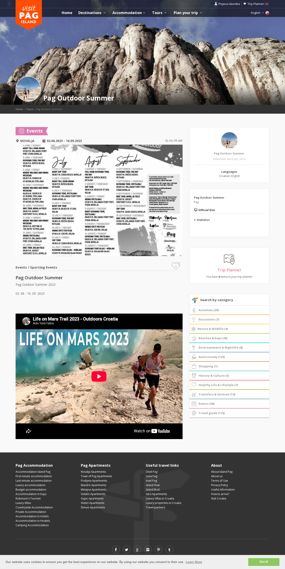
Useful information (223, 489)
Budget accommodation (31, 489)
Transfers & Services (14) (217, 394)
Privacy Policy (219, 485)
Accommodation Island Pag (33, 472)
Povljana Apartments (94, 481)
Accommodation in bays (31, 494)
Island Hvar (153, 485)
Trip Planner (258, 4)
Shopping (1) (208, 366)
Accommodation (127, 12)
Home (67, 12)
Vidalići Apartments (93, 494)
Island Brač (153, 489)
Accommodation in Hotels (32, 516)
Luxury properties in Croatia (163, 503)
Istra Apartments (156, 494)
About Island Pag (221, 472)
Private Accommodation (31, 512)
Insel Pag (151, 481)
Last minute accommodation (34, 481)
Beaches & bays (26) (213, 338)
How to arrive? (220, 494)
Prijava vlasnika (229, 4)
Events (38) (206, 404)
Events (21, 267)
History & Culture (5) (214, 376)
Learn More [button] (194, 562)
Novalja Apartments (93, 472)
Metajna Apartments (93, 489)
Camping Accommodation (32, 525)
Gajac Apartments (92, 498)
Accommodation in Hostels (33, 521)
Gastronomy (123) (212, 357)
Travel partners (155, 507)
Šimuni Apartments (93, 507)
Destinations (90, 12)
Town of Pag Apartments (96, 476)
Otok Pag (151, 472)
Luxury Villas (23, 503)
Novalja (27, 141)
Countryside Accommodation (34, 507)
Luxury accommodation (30, 485)
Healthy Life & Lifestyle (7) (218, 385)
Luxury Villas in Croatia (160, 498)
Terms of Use (219, 481)
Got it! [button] (264, 561)
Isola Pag (151, 476)
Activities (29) (209, 310)
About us (216, 476)
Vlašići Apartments (92, 503)
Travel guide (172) (212, 413)
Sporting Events (43, 267)
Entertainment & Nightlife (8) (221, 347)
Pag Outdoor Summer (229, 153)
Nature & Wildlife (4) (212, 329)
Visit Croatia (218, 498)
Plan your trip (186, 12)
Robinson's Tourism (28, 498)
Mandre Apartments (93, 485)
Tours (157, 12)
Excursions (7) (209, 319)
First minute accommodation (34, 476)
